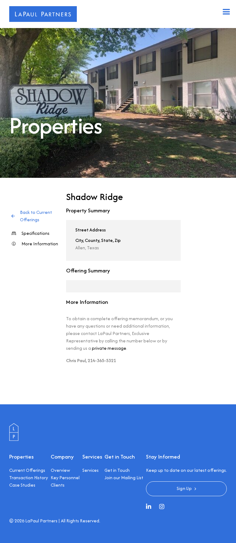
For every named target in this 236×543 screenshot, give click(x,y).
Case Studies (22, 485)
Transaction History (28, 477)
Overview (60, 470)
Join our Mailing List (123, 477)
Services (90, 470)
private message (109, 348)
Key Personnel (65, 477)
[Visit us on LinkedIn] (150, 507)
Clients (58, 485)
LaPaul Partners (41, 520)
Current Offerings (27, 470)
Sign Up (184, 488)
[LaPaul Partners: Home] (13, 426)
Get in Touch (117, 470)
